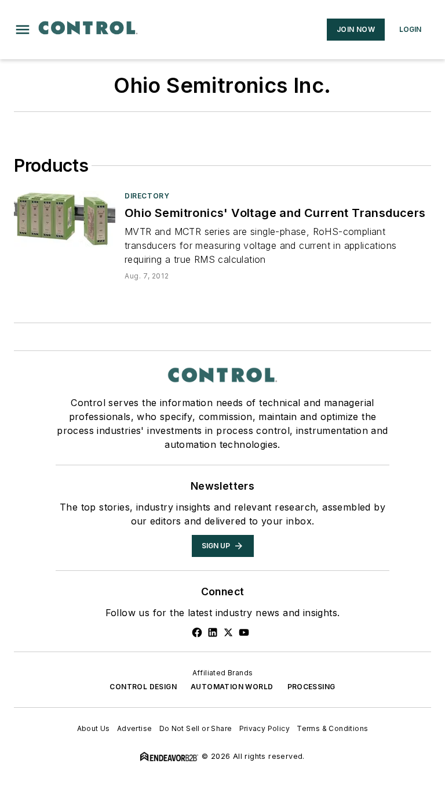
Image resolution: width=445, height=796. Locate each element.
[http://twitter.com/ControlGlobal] (228, 632)
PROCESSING (311, 686)
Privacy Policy (264, 728)
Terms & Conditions (332, 728)
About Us (93, 728)
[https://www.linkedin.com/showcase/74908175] (212, 632)
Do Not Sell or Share (195, 728)
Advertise (134, 728)
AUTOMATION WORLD (232, 686)
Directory (147, 195)
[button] (22, 29)
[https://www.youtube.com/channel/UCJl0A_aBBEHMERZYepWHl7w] (244, 632)
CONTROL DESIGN (143, 686)
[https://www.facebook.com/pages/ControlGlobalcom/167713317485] (197, 632)
